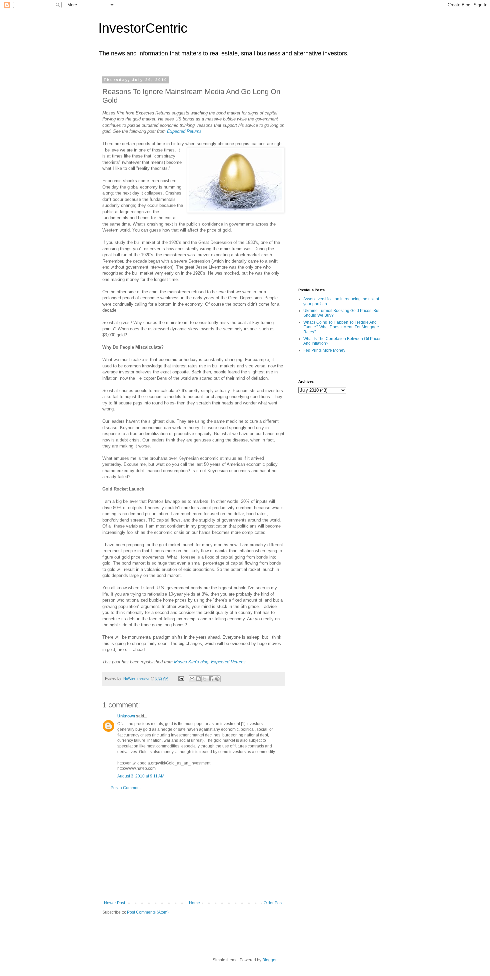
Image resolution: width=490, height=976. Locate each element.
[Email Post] (181, 678)
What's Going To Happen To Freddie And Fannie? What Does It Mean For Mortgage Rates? (341, 327)
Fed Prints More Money (324, 350)
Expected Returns (184, 131)
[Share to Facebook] (211, 678)
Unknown (126, 716)
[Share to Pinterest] (217, 678)
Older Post (273, 903)
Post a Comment (126, 787)
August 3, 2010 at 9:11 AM (140, 776)
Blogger (269, 960)
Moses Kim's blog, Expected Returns (210, 661)
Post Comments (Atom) (148, 912)
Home (194, 903)
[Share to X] (204, 678)
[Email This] (192, 678)
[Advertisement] (193, 845)
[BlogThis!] (198, 678)
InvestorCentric (142, 28)
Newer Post (114, 903)
